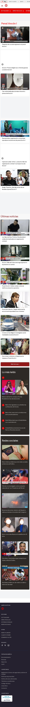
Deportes (4, 662)
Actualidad (5, 617)
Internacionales (6, 622)
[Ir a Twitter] (5, 645)
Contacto (4, 688)
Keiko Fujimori (12, 1)
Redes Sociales (6, 624)
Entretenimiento (6, 657)
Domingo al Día (6, 637)
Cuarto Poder (5, 635)
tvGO (2, 664)
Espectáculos (5, 619)
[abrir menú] (2, 5)
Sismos (21, 1)
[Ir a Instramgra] (9, 645)
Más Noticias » (15, 364)
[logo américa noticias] (6, 5)
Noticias (3, 659)
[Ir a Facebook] (2, 645)
